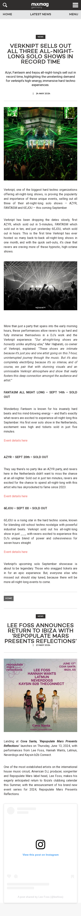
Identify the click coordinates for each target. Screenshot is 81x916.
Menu (73, 14)
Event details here (16, 440)
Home (7, 14)
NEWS (41, 37)
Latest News (40, 14)
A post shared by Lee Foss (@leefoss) (40, 896)
